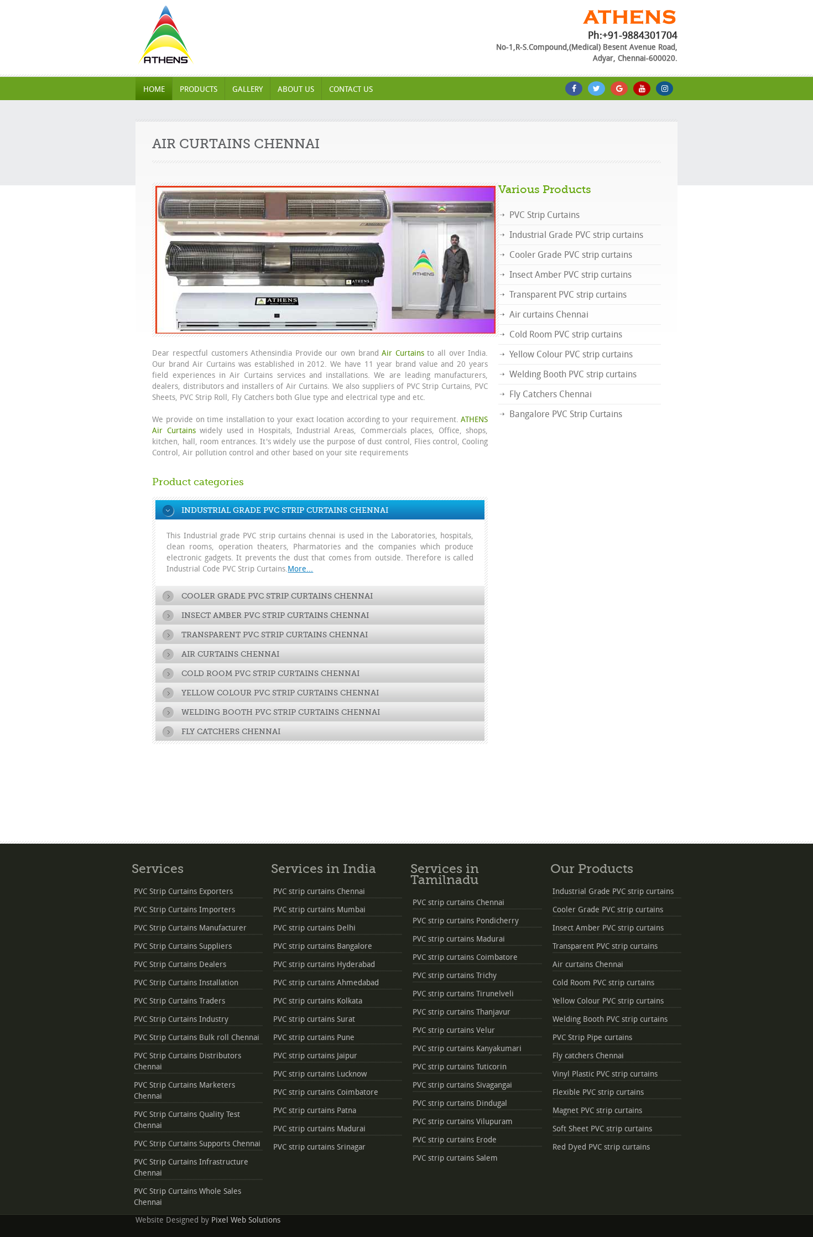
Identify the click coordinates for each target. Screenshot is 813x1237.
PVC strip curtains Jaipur (315, 1056)
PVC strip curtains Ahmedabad (326, 982)
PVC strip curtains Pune (314, 1037)
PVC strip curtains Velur (454, 1030)
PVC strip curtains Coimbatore (325, 1092)
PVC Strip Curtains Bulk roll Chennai (196, 1037)
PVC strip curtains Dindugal (460, 1103)
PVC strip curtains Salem (455, 1158)
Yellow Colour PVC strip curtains (571, 354)
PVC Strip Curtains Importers (184, 909)
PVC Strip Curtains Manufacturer (190, 928)
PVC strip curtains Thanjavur (461, 1012)
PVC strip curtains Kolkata (317, 1001)
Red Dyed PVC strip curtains (601, 1147)
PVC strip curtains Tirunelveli (463, 994)
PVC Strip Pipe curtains (592, 1037)
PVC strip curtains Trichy (455, 975)
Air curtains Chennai (548, 314)
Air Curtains (403, 353)
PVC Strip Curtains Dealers (180, 964)
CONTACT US (351, 89)
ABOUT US (296, 89)
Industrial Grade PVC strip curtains (576, 235)
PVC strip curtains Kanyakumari (467, 1048)
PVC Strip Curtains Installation (186, 982)
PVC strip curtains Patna (314, 1110)
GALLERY (247, 89)
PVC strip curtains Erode (455, 1140)
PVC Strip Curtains (544, 215)
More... (300, 569)
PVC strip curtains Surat (314, 1019)
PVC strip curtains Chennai (319, 891)
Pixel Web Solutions (245, 1220)
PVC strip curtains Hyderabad (324, 964)
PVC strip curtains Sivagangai (462, 1085)
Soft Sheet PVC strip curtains (602, 1129)
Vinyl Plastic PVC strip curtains (605, 1074)
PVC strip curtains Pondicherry (466, 921)
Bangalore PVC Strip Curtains (565, 414)
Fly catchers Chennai (588, 1056)
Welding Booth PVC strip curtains (573, 374)
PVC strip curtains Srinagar (319, 1147)
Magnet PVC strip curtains (597, 1110)
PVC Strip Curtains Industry (181, 1019)
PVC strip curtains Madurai (319, 1129)
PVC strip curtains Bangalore (322, 946)
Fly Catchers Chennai (550, 394)
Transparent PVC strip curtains (568, 294)
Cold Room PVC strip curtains (565, 334)
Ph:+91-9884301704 (633, 35)
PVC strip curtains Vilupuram (463, 1121)
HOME (154, 89)
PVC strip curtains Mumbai (319, 909)
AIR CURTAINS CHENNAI (236, 144)
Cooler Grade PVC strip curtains (570, 255)
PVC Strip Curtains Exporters (183, 891)
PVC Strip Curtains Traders (179, 1001)
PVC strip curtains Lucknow (320, 1074)
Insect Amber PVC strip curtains (570, 274)
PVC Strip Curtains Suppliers (183, 946)
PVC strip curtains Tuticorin (460, 1067)
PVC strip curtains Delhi (314, 928)
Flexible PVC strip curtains (598, 1092)
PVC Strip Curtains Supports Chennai (197, 1143)
